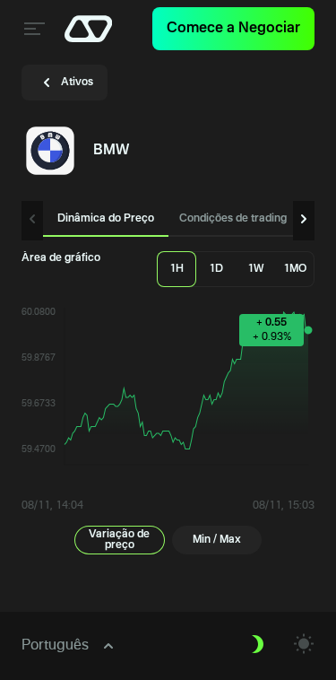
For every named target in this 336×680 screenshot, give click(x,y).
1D (216, 269)
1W (255, 269)
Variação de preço (119, 540)
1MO (294, 269)
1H (176, 269)
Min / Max (217, 540)
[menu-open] (32, 28)
